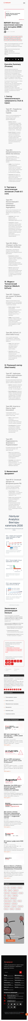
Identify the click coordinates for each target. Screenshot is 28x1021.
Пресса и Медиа (7, 984)
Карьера (16, 987)
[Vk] (11, 1007)
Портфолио (17, 977)
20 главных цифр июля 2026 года (13, 841)
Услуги (5, 980)
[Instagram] (8, 1007)
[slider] (8, 59)
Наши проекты (18, 980)
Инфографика (7, 982)
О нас (5, 977)
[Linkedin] (14, 1007)
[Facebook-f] (8, 1004)
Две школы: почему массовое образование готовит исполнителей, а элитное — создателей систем (12, 814)
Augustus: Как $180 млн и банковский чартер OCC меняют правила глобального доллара (12, 788)
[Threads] (17, 1004)
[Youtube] (14, 1004)
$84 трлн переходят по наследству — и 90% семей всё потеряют (13, 735)
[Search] (20, 972)
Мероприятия (18, 984)
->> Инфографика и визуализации (12, 647)
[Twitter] (11, 1004)
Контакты (6, 989)
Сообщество (17, 982)
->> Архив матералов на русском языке (13, 649)
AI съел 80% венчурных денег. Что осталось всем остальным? (13, 760)
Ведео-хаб (6, 987)
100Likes (22, 1013)
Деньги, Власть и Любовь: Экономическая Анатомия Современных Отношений (13, 867)
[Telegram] (20, 1004)
